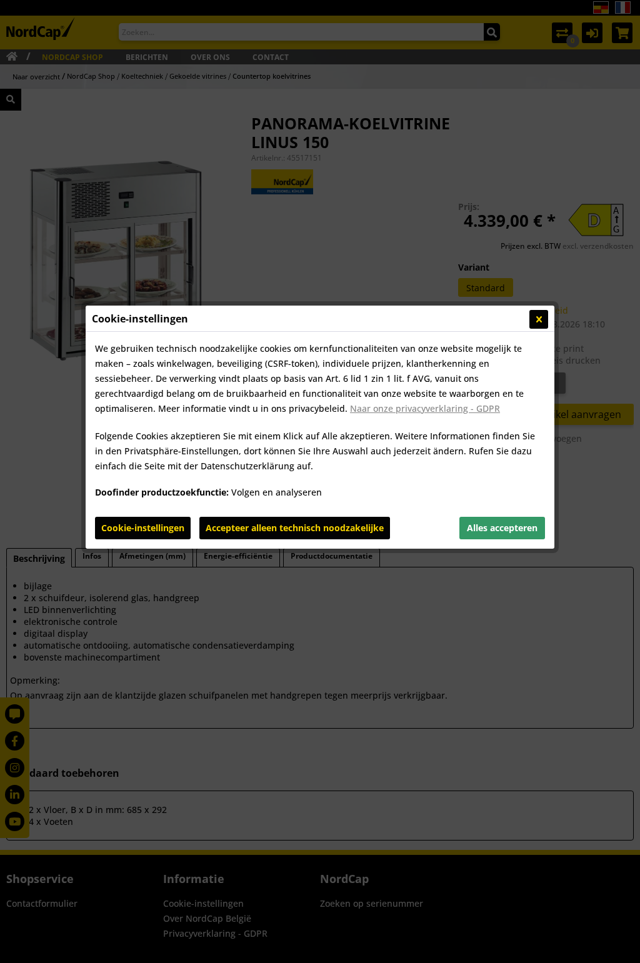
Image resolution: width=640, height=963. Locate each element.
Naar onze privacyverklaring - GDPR (425, 408)
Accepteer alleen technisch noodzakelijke (295, 528)
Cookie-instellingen (142, 528)
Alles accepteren (502, 528)
